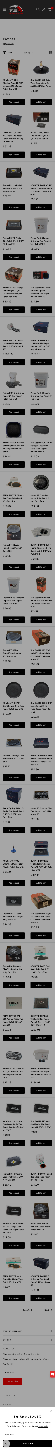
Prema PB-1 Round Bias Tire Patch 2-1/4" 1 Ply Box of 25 (41, 811)
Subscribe (27, 1443)
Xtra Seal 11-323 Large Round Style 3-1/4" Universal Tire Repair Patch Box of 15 (13, 292)
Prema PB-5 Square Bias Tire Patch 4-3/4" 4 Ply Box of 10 (13, 969)
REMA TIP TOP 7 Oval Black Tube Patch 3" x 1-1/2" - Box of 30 (40, 969)
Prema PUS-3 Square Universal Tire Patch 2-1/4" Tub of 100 (41, 241)
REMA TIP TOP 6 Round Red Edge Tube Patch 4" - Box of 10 (13, 498)
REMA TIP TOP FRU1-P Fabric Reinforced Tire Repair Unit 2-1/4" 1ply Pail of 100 (41, 549)
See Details (8, 1364)
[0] (49, 9)
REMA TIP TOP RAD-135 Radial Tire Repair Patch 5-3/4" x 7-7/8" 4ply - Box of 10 (40, 1020)
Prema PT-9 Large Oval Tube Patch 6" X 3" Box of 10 (13, 758)
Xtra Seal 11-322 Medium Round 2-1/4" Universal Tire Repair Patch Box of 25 (13, 84)
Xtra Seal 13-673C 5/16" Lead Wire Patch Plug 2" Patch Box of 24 (13, 864)
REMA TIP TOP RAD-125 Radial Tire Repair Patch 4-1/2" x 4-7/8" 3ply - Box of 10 (40, 344)
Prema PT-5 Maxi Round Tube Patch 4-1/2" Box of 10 (12, 653)
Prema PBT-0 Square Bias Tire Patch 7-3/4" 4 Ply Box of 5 (13, 1177)
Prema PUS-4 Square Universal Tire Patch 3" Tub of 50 (41, 396)
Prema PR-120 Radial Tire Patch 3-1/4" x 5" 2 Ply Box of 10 (13, 188)
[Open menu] (4, 9)
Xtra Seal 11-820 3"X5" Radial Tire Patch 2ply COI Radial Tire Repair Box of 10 (41, 654)
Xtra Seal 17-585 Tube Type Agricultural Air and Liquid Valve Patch (41, 83)
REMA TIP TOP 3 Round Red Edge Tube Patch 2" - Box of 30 (41, 1177)
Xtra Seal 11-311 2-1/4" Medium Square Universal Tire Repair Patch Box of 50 (41, 292)
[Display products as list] (50, 52)
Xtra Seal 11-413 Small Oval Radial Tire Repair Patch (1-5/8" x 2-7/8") (41, 1124)
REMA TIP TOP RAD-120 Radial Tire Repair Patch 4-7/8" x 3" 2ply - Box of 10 (13, 137)
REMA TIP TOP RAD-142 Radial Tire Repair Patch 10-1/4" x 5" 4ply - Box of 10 (41, 865)
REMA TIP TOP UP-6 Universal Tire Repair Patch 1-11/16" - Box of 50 (41, 1280)
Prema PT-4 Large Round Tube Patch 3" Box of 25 (12, 548)
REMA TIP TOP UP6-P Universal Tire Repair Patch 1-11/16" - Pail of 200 (41, 1073)
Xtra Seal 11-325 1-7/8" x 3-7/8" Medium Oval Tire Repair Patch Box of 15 (13, 1073)
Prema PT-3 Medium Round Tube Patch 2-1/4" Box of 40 (40, 498)
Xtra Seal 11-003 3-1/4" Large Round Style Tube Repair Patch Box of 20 (41, 707)
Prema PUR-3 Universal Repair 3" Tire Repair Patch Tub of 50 (13, 600)
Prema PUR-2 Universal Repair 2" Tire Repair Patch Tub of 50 (13, 396)
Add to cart (14, 102)
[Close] (51, 1411)
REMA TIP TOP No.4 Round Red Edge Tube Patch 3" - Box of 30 (13, 1279)
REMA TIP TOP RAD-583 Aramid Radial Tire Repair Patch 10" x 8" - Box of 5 (13, 1020)
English (7, 1395)
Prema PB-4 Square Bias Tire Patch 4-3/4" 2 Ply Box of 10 (41, 1226)
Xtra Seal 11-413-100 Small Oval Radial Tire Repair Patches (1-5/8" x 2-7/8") (13, 1125)
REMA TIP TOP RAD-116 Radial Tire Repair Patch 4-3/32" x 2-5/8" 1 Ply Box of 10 (41, 760)
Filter (9, 52)
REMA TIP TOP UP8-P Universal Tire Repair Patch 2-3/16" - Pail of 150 (13, 344)
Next (46, 1310)
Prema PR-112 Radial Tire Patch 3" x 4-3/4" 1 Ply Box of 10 (13, 916)
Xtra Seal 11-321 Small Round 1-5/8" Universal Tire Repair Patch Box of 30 (41, 602)
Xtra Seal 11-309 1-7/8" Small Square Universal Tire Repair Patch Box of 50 (13, 447)
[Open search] (38, 9)
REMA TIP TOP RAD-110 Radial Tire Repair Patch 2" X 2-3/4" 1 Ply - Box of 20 (41, 189)
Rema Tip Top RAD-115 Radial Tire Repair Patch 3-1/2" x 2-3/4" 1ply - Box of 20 (13, 812)
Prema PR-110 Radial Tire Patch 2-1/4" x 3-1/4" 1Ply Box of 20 (40, 135)
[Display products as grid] (46, 52)
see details (43, 1426)
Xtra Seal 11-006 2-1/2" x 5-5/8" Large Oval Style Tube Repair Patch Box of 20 (41, 447)
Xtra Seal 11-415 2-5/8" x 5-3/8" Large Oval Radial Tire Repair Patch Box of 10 (13, 1228)
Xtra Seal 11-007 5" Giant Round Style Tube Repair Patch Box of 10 (13, 706)
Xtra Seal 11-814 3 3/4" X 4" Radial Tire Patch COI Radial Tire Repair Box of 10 (41, 918)
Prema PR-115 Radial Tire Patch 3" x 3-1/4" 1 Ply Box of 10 (13, 241)
